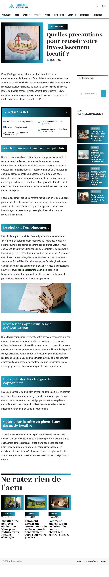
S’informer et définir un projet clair (19, 122)
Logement (31, 514)
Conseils (54, 514)
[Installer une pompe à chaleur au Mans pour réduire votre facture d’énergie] (12, 502)
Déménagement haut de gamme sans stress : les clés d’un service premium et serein (98, 178)
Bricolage (7, 514)
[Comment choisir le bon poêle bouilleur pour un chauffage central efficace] (59, 502)
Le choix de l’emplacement (16, 127)
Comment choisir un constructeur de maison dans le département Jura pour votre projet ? (36, 529)
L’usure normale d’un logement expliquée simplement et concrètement (98, 156)
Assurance (95, 128)
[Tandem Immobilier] (19, 6)
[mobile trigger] (5, 6)
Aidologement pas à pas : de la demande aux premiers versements (98, 136)
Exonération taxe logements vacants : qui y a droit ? (98, 198)
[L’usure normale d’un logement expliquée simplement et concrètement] (83, 154)
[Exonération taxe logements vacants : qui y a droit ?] (83, 196)
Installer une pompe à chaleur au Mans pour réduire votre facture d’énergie (10, 529)
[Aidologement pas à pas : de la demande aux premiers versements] (83, 134)
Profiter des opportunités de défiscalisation (16, 133)
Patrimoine (57, 26)
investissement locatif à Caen (27, 269)
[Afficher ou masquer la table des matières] (48, 112)
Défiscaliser (95, 192)
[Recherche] (97, 6)
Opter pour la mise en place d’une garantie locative (54, 130)
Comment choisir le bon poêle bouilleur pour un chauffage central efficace (59, 528)
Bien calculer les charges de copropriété (52, 123)
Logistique (95, 168)
